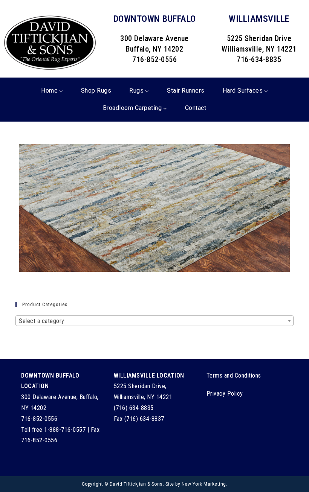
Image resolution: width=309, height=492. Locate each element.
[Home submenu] (61, 91)
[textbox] (154, 321)
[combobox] (154, 320)
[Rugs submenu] (147, 91)
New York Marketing (204, 484)
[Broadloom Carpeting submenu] (165, 108)
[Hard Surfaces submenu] (266, 91)
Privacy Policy (225, 393)
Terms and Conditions (234, 375)
